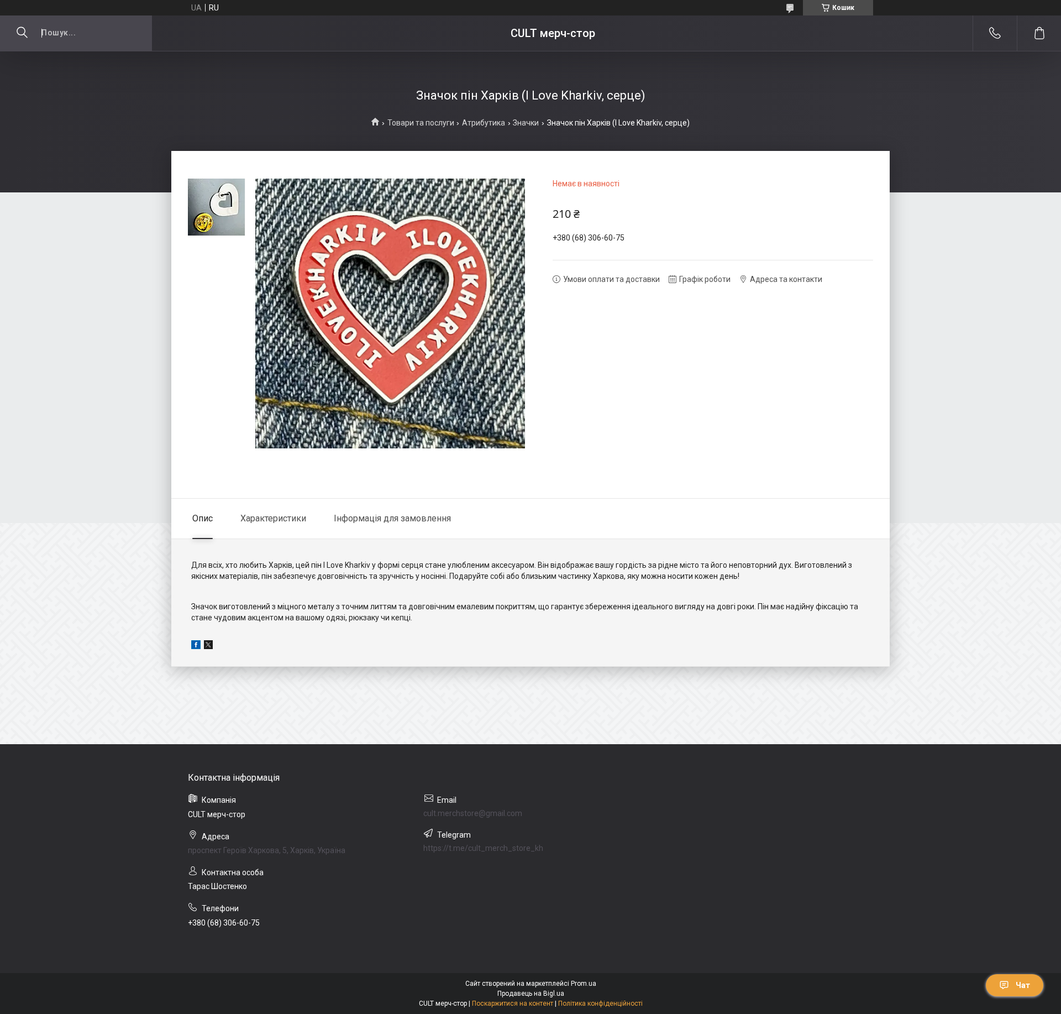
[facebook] (196, 646)
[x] (208, 646)
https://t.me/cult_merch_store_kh (483, 848)
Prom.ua (583, 983)
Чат (1023, 985)
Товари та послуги (420, 122)
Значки (526, 122)
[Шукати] (22, 33)
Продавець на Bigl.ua (530, 993)
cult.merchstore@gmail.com (472, 813)
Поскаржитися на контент (512, 1003)
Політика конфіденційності (600, 1003)
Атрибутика (483, 122)
